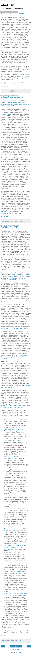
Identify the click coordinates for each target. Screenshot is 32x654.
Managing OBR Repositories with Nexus (16, 470)
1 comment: (18, 640)
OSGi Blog (7, 4)
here (6, 626)
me (25, 210)
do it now (20, 76)
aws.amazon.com (6, 114)
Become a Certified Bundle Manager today (16, 328)
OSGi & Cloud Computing (12, 97)
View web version (16, 649)
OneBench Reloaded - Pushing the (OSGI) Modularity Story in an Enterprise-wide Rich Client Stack (15, 405)
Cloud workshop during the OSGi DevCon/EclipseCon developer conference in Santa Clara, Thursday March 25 (16, 104)
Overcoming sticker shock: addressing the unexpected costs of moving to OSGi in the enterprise (15, 547)
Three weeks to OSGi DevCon (14, 13)
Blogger (19, 652)
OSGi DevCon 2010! (10, 227)
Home (16, 646)
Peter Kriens (4, 216)
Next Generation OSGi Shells (12, 440)
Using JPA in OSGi (9, 484)
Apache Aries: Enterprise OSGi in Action (15, 420)
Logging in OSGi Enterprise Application (15, 571)
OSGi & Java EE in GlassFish (12, 508)
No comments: (19, 91)
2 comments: (18, 221)
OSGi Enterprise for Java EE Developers (16, 496)
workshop (3, 68)
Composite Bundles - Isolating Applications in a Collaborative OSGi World (15, 357)
